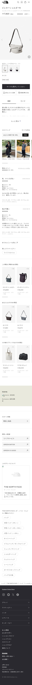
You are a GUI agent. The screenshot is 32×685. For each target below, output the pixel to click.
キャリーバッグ (9, 538)
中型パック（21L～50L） (13, 528)
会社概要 (4, 659)
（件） (27, 14)
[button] (2, 39)
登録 (25, 135)
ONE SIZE (5, 80)
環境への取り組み (7, 656)
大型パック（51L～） (11, 523)
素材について (6, 648)
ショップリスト (7, 639)
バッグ (6, 517)
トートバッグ (8, 565)
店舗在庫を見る (24, 92)
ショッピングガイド (8, 636)
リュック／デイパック (11, 549)
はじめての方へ (7, 633)
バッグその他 (8, 575)
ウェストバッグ (9, 559)
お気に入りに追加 (10, 92)
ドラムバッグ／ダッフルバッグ (15, 544)
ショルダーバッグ (16, 11)
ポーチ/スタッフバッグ (12, 570)
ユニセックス (6, 11)
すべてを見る (26, 130)
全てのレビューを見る (24, 168)
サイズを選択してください (16, 87)
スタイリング (6, 642)
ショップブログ (7, 645)
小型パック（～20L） (11, 533)
